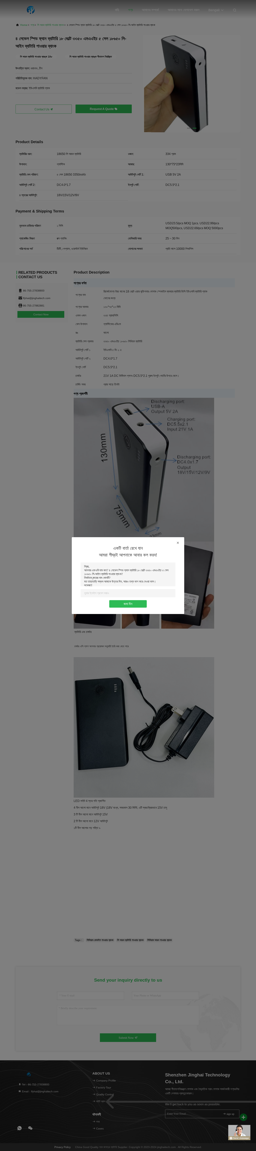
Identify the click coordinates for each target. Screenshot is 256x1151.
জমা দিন (128, 604)
